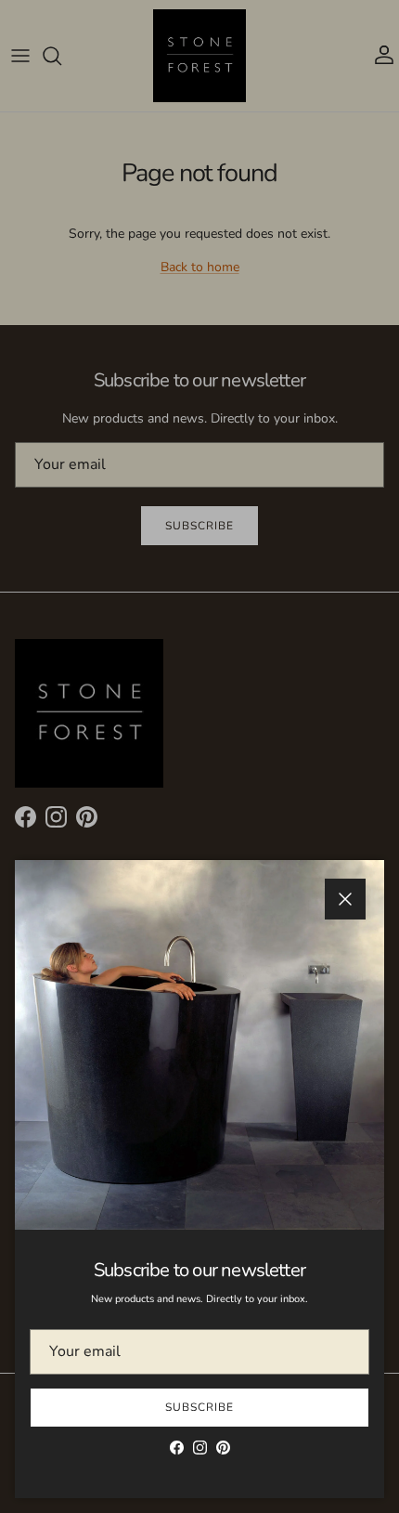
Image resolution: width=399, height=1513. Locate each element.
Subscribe (199, 1407)
